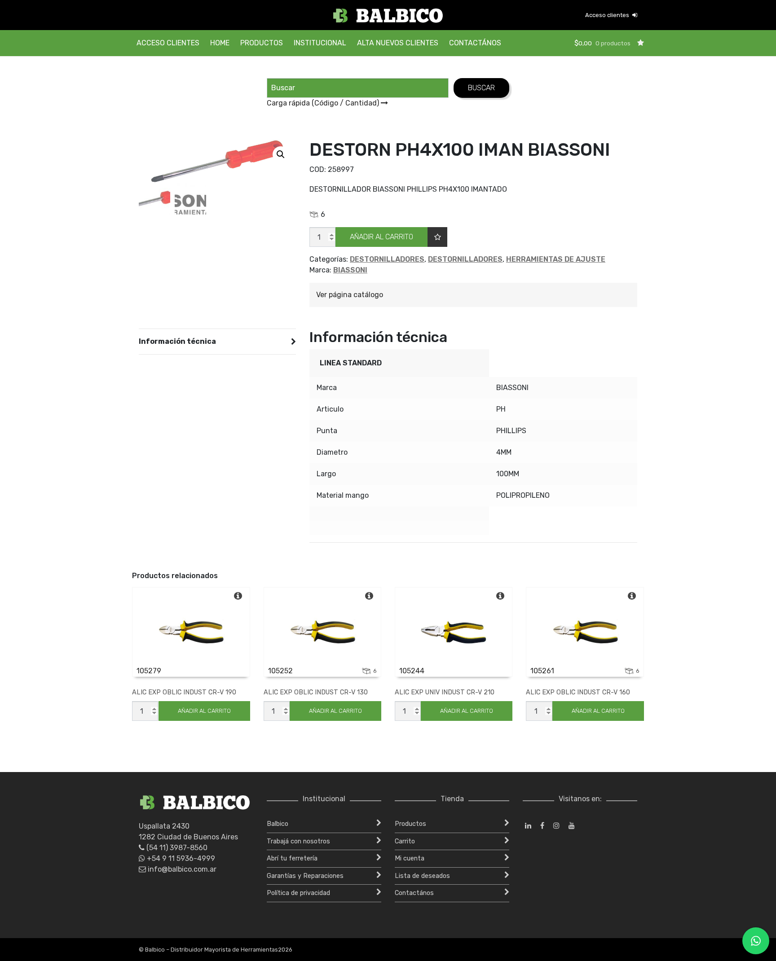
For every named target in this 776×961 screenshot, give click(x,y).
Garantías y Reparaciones (305, 876)
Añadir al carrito (381, 237)
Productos (261, 43)
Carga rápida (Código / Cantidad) (324, 103)
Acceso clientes (607, 15)
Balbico (277, 824)
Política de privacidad (298, 893)
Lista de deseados (422, 876)
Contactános (475, 43)
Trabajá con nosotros (298, 841)
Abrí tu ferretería (292, 858)
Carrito (405, 841)
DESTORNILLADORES (387, 259)
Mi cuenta (409, 858)
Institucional (320, 43)
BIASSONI (350, 270)
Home (219, 43)
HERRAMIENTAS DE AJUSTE (555, 259)
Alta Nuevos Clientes (397, 43)
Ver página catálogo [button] (349, 294)
